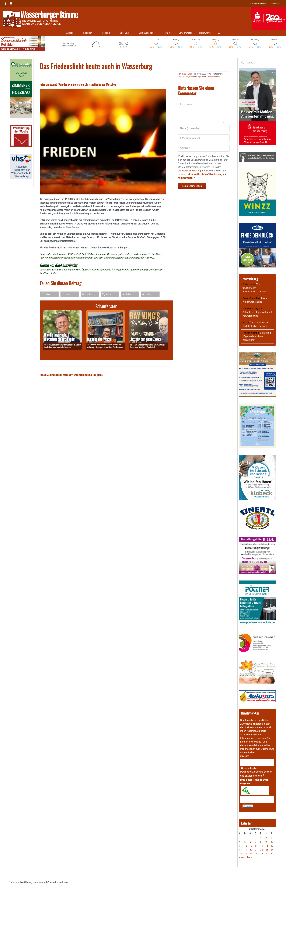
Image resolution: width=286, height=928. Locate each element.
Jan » (249, 857)
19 (245, 849)
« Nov (242, 857)
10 (272, 841)
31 (272, 853)
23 (266, 849)
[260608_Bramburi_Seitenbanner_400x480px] (257, 405)
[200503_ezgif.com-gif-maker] (257, 456)
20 (251, 849)
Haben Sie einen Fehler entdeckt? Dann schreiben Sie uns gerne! (71, 375)
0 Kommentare (214, 77)
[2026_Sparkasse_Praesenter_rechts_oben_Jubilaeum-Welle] (268, 9)
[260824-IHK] (62, 312)
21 (256, 849)
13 (251, 845)
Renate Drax (186, 74)
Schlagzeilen (183, 77)
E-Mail (244, 756)
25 (240, 853)
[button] (218, 33)
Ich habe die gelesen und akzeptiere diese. (256, 772)
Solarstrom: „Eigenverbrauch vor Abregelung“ (257, 336)
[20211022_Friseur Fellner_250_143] (257, 633)
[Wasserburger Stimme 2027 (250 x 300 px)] (257, 354)
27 (251, 853)
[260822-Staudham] (148, 312)
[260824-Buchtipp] (105, 312)
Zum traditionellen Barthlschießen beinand (255, 288)
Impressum (40, 882)
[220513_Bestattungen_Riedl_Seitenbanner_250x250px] (257, 538)
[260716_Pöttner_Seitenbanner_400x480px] (257, 582)
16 (266, 845)
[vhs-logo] (21, 155)
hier (253, 752)
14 (256, 845)
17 (272, 845)
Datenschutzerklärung (251, 771)
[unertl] (257, 508)
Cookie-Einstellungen (58, 882)
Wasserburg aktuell (197, 77)
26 (245, 853)
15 (261, 845)
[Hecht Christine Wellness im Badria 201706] (257, 661)
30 (266, 853)
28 (256, 853)
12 (245, 845)
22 (261, 849)
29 (261, 853)
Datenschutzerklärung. (189, 170)
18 (240, 849)
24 (272, 849)
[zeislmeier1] (257, 692)
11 (240, 845)
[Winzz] (257, 170)
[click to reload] (255, 790)
